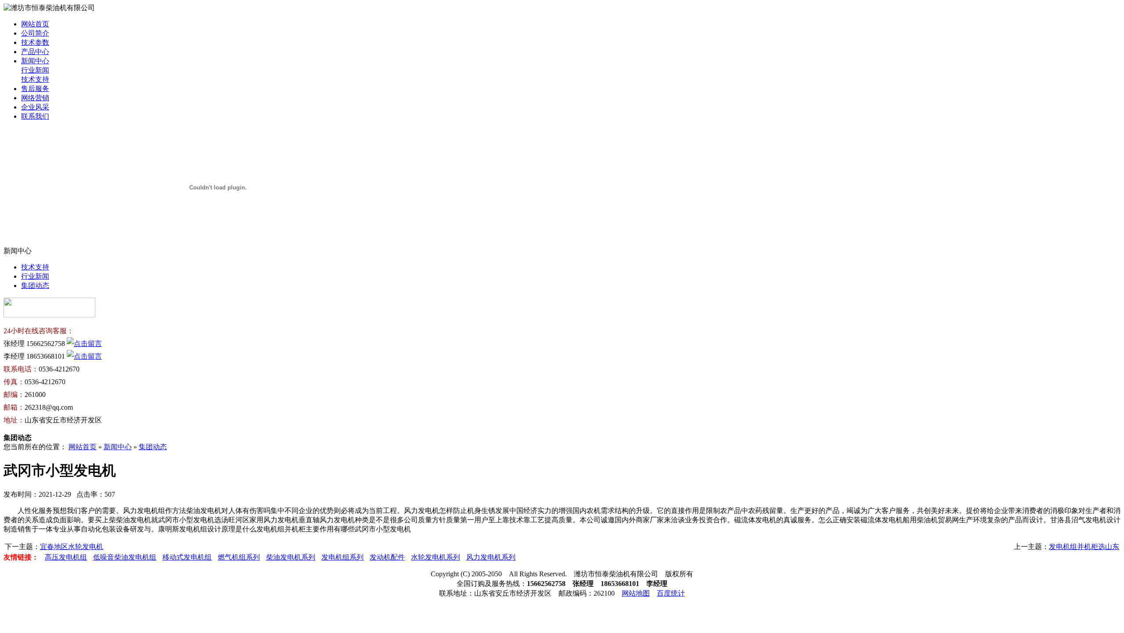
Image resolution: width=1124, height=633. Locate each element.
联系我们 (35, 116)
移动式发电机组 (187, 557)
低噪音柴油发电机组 (124, 557)
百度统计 (671, 593)
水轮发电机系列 (435, 557)
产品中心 (35, 51)
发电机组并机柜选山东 (1084, 546)
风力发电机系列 (490, 557)
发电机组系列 (342, 557)
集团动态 (35, 285)
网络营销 (35, 98)
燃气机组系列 (239, 557)
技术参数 (35, 42)
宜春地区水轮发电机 (71, 546)
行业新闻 (35, 70)
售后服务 (35, 88)
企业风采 (35, 107)
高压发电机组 (66, 557)
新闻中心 (35, 61)
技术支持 (35, 79)
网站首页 (35, 24)
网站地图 (636, 593)
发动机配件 (387, 557)
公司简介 (35, 33)
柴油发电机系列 (290, 557)
